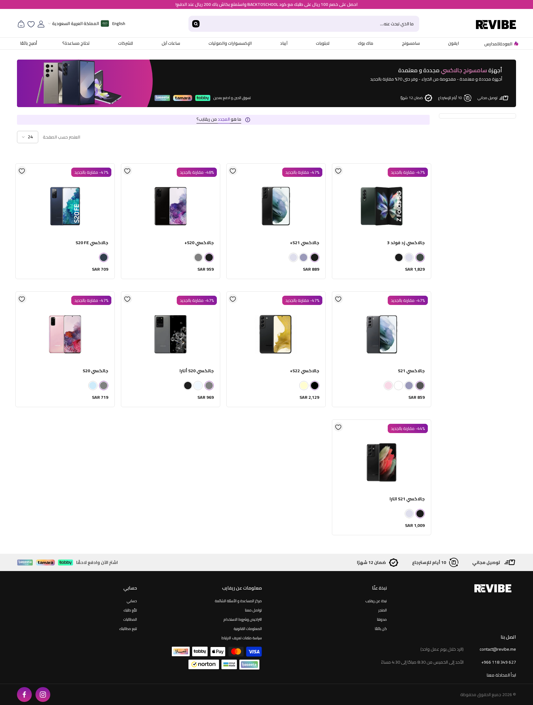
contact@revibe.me (498, 649)
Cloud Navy (103, 257)
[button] (27, 137)
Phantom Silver (409, 257)
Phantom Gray (420, 385)
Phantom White (398, 385)
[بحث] (303, 24)
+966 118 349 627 (498, 662)
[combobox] (311, 24)
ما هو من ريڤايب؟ (218, 119)
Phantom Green (420, 257)
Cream (303, 385)
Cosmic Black (209, 257)
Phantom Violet (303, 257)
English (118, 23)
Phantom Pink (388, 385)
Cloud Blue (92, 385)
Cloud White (198, 385)
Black (314, 385)
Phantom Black (398, 257)
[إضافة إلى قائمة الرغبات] (338, 170)
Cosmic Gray (198, 257)
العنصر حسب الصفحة (61, 137)
